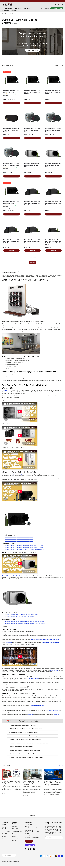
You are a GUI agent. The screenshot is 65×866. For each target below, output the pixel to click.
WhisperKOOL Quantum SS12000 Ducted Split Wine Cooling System (20, 616)
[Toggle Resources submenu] (16, 10)
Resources (13, 10)
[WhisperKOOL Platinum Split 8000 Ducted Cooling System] (11, 190)
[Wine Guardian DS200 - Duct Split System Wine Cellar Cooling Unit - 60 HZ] (32, 117)
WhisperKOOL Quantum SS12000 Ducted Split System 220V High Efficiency (52, 165)
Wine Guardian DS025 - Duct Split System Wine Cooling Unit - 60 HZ (11, 164)
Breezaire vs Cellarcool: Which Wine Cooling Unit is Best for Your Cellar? (11, 782)
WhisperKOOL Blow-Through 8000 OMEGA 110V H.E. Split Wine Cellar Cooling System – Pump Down (32, 203)
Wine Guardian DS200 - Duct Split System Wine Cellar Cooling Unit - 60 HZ (32, 130)
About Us (4, 824)
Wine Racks (18, 8)
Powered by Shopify (15, 861)
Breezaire (50, 710)
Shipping (4, 836)
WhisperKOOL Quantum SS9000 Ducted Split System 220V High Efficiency (31, 165)
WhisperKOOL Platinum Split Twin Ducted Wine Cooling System (19, 541)
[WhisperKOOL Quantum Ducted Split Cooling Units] (17, 581)
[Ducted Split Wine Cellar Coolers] (21, 282)
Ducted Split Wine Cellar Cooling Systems (12, 13)
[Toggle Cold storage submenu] (9, 10)
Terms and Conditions (17, 831)
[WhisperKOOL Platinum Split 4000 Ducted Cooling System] (11, 79)
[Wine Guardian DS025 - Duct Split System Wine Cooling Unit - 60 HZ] (11, 152)
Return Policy (5, 833)
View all (61, 765)
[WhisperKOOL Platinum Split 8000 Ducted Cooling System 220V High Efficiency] (53, 79)
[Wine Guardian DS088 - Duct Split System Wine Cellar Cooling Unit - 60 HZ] (53, 117)
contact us (30, 714)
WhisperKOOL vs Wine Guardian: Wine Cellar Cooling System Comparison (31, 783)
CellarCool (4, 712)
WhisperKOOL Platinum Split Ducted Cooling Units (13, 474)
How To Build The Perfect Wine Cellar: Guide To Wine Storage (45, 639)
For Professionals (45, 8)
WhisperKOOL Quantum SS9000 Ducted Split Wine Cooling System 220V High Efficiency (24, 621)
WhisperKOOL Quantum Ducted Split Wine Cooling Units (14, 575)
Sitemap (4, 839)
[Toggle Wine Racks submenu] (21, 8)
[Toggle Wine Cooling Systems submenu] (13, 8)
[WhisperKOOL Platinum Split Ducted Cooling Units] (17, 503)
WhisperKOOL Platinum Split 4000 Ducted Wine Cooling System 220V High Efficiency (24, 545)
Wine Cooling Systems (7, 8)
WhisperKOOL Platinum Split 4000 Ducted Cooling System (11, 91)
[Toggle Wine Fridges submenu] (30, 8)
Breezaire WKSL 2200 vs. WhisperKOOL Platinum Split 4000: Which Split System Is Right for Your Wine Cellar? (53, 784)
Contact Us (14, 826)
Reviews (14, 836)
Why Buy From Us (6, 831)
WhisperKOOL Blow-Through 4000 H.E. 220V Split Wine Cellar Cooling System (32, 241)
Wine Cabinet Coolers (54, 670)
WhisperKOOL (5, 390)
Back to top (32, 815)
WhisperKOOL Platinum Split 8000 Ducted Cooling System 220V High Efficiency (53, 92)
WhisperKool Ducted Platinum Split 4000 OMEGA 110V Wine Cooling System (11, 130)
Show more (32, 262)
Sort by (3, 65)
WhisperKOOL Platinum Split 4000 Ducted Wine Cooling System (19, 537)
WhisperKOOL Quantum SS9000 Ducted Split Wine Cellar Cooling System (21, 614)
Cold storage (5, 10)
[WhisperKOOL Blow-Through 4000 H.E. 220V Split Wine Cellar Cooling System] (32, 228)
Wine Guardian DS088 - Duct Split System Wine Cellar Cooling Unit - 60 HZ (53, 130)
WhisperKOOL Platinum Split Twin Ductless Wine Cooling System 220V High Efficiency (24, 549)
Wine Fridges (27, 8)
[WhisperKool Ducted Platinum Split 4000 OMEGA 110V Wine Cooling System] (11, 117)
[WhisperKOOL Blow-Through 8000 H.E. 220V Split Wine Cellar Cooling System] (53, 190)
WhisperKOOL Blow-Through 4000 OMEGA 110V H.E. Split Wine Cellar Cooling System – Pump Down (11, 241)
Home (3, 13)
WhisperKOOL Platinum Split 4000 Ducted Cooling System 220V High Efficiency (32, 92)
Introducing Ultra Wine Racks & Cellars (50, 642)
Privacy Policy (15, 828)
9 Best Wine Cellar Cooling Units (37, 705)
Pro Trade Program (16, 843)
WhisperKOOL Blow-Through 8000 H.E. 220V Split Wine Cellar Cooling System (53, 203)
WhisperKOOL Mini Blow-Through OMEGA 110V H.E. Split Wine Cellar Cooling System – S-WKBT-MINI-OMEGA (53, 242)
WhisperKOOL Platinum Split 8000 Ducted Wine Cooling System (19, 539)
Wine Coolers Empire (8, 861)
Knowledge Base (16, 833)
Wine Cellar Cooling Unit (33, 678)
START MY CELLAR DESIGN (32, 50)
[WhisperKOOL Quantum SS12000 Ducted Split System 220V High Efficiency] (53, 152)
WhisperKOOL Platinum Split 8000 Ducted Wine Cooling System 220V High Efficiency (24, 547)
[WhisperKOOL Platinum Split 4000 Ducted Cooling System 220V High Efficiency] (32, 79)
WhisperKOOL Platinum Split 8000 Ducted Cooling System (11, 202)
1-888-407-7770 (56, 714)
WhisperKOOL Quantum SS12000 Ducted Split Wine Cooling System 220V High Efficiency (25, 623)
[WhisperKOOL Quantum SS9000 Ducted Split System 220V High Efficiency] (32, 152)
